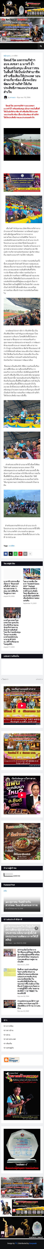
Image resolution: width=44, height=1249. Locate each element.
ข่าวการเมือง (8, 1026)
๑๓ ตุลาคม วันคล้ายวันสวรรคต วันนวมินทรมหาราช (22, 903)
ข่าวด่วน (7, 1035)
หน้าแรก (7, 56)
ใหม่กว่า (5, 679)
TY (16, 1243)
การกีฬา (15, 56)
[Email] (25, 554)
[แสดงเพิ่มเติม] (30, 554)
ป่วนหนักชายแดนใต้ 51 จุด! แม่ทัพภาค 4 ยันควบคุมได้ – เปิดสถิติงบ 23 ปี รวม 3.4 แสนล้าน (28, 1004)
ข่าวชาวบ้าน (8, 1030)
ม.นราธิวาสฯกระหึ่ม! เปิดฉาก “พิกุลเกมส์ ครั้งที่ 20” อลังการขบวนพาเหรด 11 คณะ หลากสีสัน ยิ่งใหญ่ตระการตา (12, 587)
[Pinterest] (20, 554)
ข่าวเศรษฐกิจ (9, 1048)
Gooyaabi (33, 1243)
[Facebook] (6, 554)
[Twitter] (11, 554)
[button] (41, 46)
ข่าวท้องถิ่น (8, 1043)
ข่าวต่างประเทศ (10, 1039)
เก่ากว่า (39, 679)
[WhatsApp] (15, 554)
